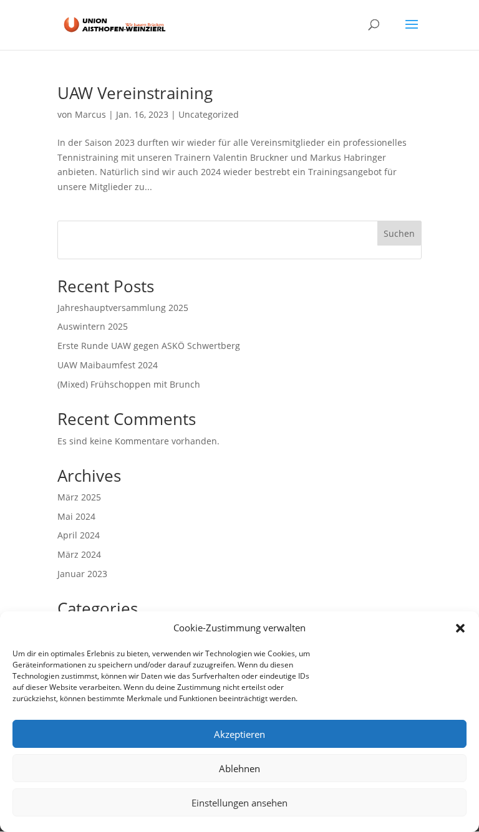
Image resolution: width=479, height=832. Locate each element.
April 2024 (78, 535)
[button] (460, 628)
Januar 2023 (82, 574)
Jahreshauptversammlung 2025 (122, 307)
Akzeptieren (239, 734)
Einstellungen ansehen (239, 802)
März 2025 (79, 497)
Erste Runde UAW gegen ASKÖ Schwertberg (148, 345)
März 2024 (79, 554)
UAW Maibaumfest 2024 (107, 365)
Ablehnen (239, 768)
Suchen (399, 233)
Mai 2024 (76, 516)
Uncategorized (208, 114)
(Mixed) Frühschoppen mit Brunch (128, 384)
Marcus (90, 114)
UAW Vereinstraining (135, 93)
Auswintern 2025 (92, 326)
